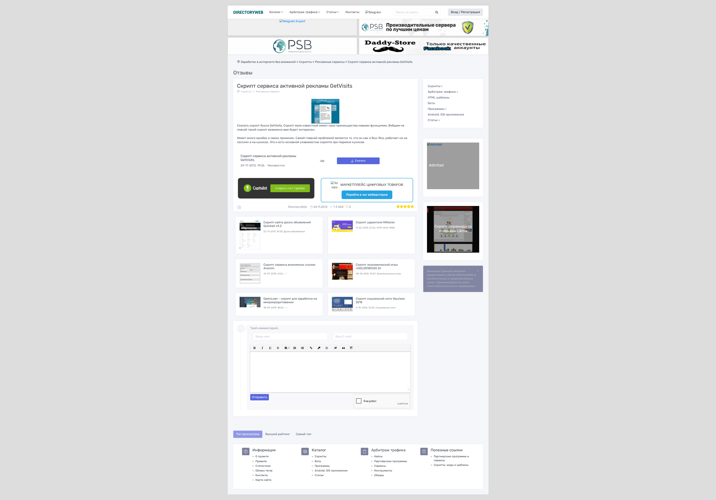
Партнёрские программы (390, 461)
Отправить (259, 397)
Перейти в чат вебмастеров (367, 194)
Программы (322, 466)
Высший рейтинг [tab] (277, 434)
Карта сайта (263, 480)
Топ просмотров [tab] (247, 434)
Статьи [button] (331, 12)
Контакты (352, 12)
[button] (254, 347)
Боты (431, 103)
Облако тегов (263, 470)
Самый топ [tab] (303, 434)
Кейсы (378, 456)
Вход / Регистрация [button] (465, 12)
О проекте (262, 456)
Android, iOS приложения (446, 114)
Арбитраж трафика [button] (304, 12)
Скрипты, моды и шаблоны (451, 465)
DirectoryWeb (297, 207)
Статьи (319, 475)
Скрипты (246, 91)
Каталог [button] (275, 12)
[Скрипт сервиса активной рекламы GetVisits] (239, 207)
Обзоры (379, 475)
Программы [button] (436, 109)
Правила (261, 461)
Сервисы (380, 466)
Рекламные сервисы (268, 91)
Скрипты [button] (434, 86)
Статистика (263, 466)
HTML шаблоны (438, 97)
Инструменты (383, 470)
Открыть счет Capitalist (290, 188)
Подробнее (453, 166)
